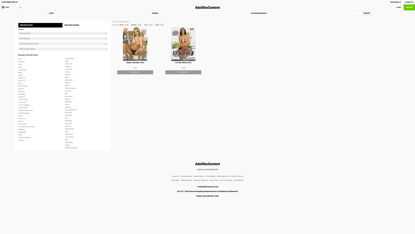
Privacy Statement (186, 180)
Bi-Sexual (21, 78)
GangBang (22, 132)
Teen (66, 131)
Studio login (175, 180)
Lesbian (67, 75)
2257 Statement (238, 180)
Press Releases (210, 176)
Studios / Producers (237, 176)
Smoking (68, 115)
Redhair (68, 107)
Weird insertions (71, 148)
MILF (66, 77)
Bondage (21, 94)
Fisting (20, 121)
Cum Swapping (24, 105)
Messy (67, 85)
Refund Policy (214, 180)
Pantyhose (69, 96)
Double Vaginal (24, 113)
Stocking (68, 123)
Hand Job (68, 64)
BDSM (20, 75)
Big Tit (20, 83)
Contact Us (409, 2)
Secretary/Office (71, 110)
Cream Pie (22, 102)
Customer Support (186, 176)
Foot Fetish (22, 124)
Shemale (68, 112)
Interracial (68, 69)
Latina (67, 72)
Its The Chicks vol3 (183, 62)
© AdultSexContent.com (207, 187)
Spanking (68, 121)
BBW (20, 72)
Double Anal (22, 108)
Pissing (67, 99)
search (20, 7)
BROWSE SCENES (72, 25)
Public (67, 104)
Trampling (69, 142)
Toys (66, 140)
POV (66, 93)
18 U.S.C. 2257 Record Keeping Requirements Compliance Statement (207, 191)
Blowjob (21, 91)
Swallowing (69, 129)
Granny (21, 140)
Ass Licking (22, 70)
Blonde (21, 89)
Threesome (69, 134)
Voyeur (67, 145)
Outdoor (68, 91)
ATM (20, 59)
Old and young (70, 88)
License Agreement (223, 176)
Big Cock (21, 80)
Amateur (21, 62)
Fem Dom (22, 118)
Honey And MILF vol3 (135, 62)
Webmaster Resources (201, 180)
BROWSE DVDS (26, 25)
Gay (10, 2)
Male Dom (69, 80)
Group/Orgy (69, 58)
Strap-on (68, 126)
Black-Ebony (23, 86)
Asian (20, 67)
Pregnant (68, 102)
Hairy (67, 61)
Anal (20, 64)
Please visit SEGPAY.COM (207, 196)
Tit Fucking (69, 137)
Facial (20, 116)
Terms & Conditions (226, 180)
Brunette (21, 97)
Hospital (68, 66)
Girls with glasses (24, 137)
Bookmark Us (395, 2)
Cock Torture (23, 99)
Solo (66, 118)
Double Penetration (25, 110)
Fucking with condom (26, 127)
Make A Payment (199, 176)
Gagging (21, 129)
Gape (20, 135)
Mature (67, 83)
